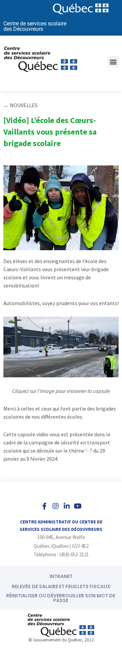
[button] (113, 61)
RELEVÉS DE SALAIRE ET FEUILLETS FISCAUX (61, 586)
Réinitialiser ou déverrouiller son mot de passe (60, 598)
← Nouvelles (20, 105)
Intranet (61, 576)
